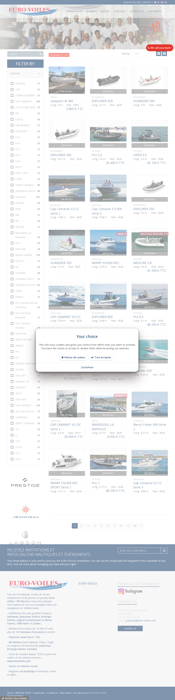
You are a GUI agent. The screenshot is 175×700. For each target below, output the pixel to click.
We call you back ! (161, 47)
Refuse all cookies (74, 357)
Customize (87, 367)
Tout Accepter (102, 357)
